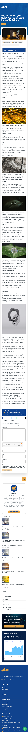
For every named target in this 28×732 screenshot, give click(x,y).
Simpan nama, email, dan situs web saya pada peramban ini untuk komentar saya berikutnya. (13, 467)
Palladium (8, 414)
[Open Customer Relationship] (25, 729)
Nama (4, 449)
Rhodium (21, 414)
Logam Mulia (16, 412)
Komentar (5, 427)
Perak (12, 414)
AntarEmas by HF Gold (16, 387)
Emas (4, 23)
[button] (26, 7)
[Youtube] (13, 680)
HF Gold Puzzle (11, 675)
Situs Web (4, 459)
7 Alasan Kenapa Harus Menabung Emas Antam (12, 545)
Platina (16, 414)
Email (4, 454)
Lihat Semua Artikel (14, 511)
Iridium (11, 412)
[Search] (24, 479)
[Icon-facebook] (8, 680)
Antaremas (3, 675)
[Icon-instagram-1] (11, 680)
